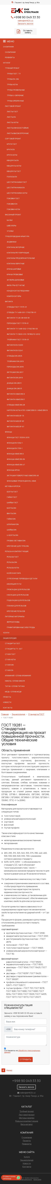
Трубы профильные (16, 90)
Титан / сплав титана (15, 686)
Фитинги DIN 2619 (15, 377)
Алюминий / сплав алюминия (18, 675)
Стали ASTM (10, 659)
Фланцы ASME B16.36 (16, 459)
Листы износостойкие (18, 128)
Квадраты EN (13, 160)
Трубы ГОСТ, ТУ (14, 73)
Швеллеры (11, 225)
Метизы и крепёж (26, 1118)
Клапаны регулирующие (18, 252)
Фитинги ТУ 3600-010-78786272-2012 (23, 334)
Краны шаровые (14, 269)
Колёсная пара (14, 573)
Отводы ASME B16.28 (16, 405)
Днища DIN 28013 (14, 388)
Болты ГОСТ (12, 491)
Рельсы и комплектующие (17, 551)
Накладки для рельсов (17, 595)
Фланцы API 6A (13, 470)
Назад (9, 1070)
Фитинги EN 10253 (15, 345)
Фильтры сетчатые (16, 285)
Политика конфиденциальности (21, 1179)
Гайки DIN (11, 519)
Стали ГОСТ (10, 654)
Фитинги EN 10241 (15, 350)
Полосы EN (12, 176)
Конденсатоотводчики (18, 291)
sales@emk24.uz (25, 20)
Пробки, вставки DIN (16, 540)
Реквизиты (10, 57)
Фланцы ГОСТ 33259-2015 (18, 437)
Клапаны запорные (16, 247)
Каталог (6, 63)
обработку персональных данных (22, 1051)
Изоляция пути (14, 584)
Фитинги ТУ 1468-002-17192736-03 (22, 328)
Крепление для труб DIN (18, 546)
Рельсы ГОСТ (13, 557)
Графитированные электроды (21, 627)
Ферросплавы (13, 622)
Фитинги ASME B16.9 (16, 394)
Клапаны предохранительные (21, 258)
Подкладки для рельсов (18, 600)
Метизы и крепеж (12, 486)
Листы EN (11, 117)
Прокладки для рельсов (18, 589)
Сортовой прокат (13, 139)
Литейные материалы (14, 616)
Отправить (25, 1059)
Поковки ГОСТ (13, 198)
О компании (8, 47)
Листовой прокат (13, 106)
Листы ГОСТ (12, 111)
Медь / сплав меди (13, 692)
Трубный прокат (12, 68)
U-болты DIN (12, 535)
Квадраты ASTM (14, 166)
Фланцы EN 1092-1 (15, 443)
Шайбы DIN (11, 530)
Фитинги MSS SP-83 (15, 421)
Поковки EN (12, 204)
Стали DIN (9, 665)
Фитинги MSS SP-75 (15, 415)
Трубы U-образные (15, 95)
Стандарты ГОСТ (12, 643)
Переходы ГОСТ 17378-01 (18, 323)
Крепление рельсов (16, 611)
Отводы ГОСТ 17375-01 (17, 307)
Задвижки (11, 242)
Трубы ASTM (12, 84)
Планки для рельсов (16, 606)
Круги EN (11, 149)
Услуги (6, 633)
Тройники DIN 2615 (15, 361)
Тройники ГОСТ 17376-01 (18, 339)
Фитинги (9, 301)
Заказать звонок (25, 23)
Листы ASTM (12, 122)
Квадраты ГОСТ (14, 171)
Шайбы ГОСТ (12, 502)
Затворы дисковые (15, 280)
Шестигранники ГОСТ (17, 182)
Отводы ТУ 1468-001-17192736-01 (21, 312)
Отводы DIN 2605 (14, 356)
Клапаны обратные (16, 263)
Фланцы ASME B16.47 (16, 464)
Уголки (10, 231)
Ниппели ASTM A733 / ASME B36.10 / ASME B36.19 (27, 410)
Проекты (7, 697)
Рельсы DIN (12, 562)
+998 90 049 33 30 (27, 17)
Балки (10, 220)
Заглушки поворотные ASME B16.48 (23, 475)
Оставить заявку (27, 31)
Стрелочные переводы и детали (22, 578)
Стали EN (9, 670)
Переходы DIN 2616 (15, 367)
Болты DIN (11, 508)
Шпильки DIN (13, 524)
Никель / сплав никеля (15, 681)
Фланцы (8, 432)
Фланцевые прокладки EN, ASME (21, 481)
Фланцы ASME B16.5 (15, 454)
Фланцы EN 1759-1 (15, 448)
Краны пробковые (15, 274)
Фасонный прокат (13, 215)
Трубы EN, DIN (13, 79)
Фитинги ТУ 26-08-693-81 (18, 318)
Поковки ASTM (13, 209)
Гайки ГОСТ (12, 497)
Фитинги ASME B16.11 (16, 399)
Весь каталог (27, 1124)
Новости (7, 702)
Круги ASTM (12, 155)
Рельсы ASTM (13, 567)
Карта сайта (37, 1179)
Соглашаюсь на (22, 1051)
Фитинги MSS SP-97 (15, 426)
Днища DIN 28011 (14, 383)
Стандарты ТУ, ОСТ (14, 649)
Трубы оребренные (15, 101)
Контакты (7, 708)
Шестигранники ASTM (17, 193)
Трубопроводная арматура (17, 236)
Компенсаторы (14, 296)
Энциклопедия (9, 638)
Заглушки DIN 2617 (15, 372)
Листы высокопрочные (18, 133)
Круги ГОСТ (12, 144)
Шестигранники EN (16, 187)
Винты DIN (11, 513)
